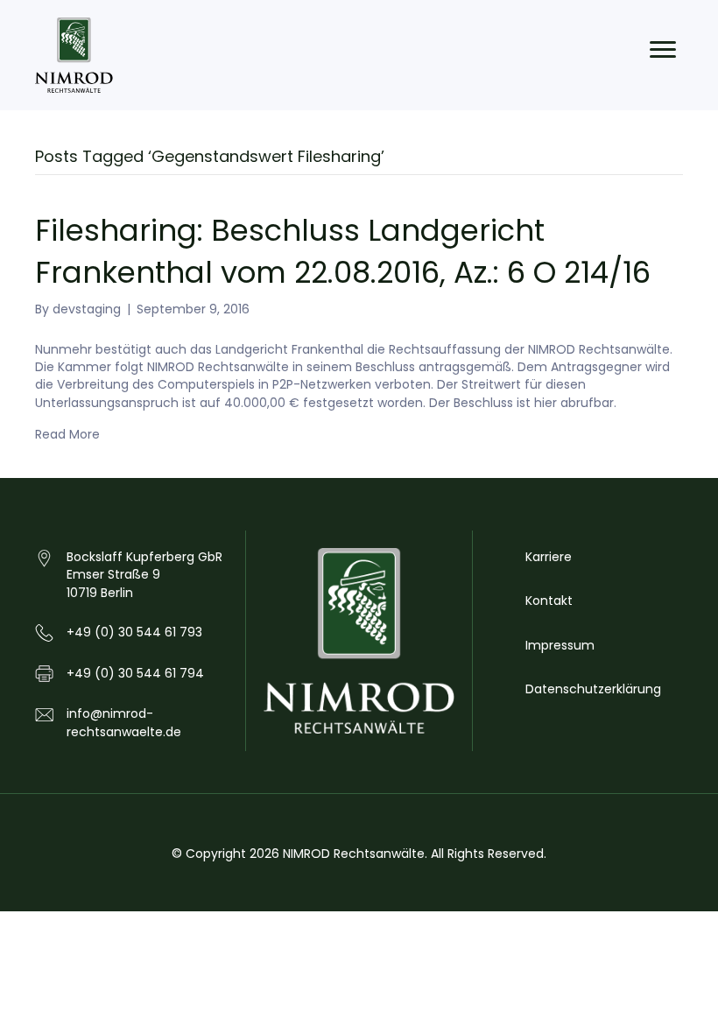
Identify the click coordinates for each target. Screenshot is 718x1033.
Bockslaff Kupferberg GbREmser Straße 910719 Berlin (144, 574)
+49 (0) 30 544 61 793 (134, 632)
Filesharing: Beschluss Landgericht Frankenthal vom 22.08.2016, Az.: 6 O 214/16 (343, 251)
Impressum (560, 645)
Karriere (548, 557)
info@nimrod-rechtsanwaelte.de (124, 722)
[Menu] (663, 50)
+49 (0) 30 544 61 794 (135, 673)
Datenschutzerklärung (593, 689)
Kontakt (549, 600)
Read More (67, 434)
